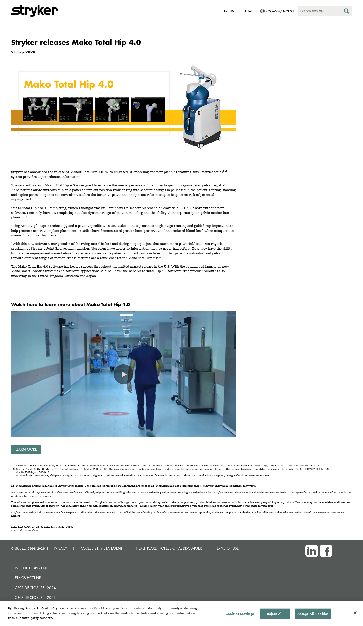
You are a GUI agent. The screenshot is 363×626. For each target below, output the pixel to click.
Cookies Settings (240, 614)
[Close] (355, 613)
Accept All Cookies (313, 614)
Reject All (275, 614)
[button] (123, 374)
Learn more (26, 449)
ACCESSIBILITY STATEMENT (101, 548)
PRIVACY (60, 548)
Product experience (32, 568)
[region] (181, 613)
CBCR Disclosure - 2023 (35, 597)
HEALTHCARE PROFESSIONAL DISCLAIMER (169, 548)
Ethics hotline (28, 577)
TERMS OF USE (227, 548)
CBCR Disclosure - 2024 (35, 587)
